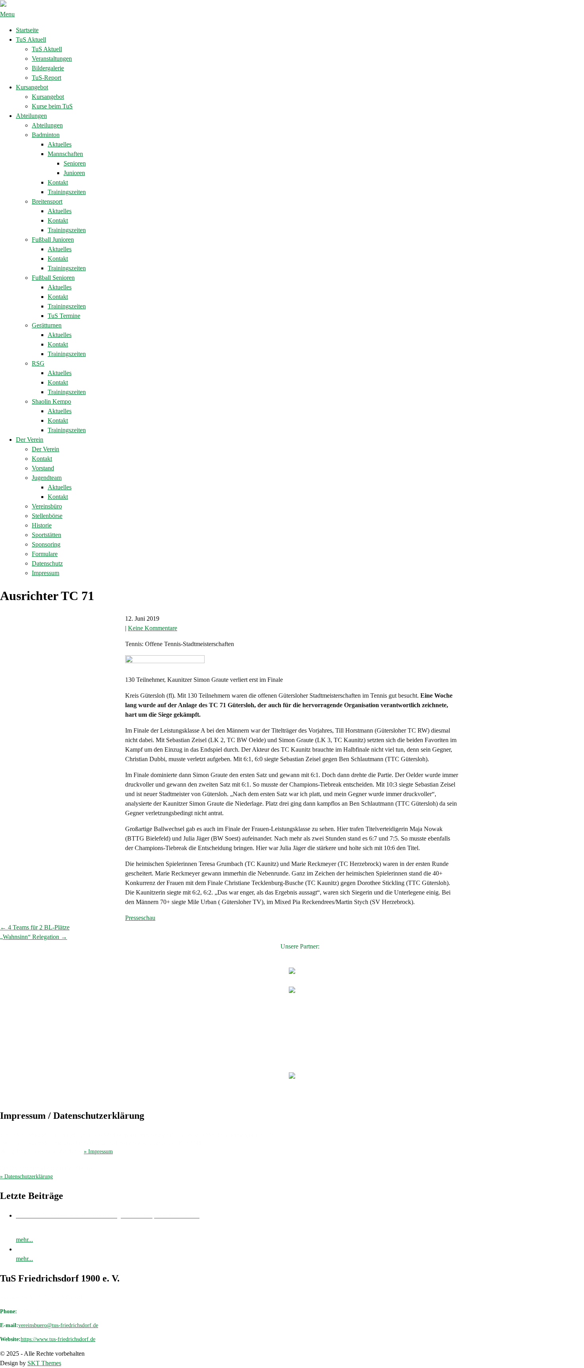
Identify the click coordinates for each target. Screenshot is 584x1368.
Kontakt (58, 182)
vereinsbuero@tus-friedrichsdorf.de (58, 1325)
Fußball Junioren (53, 239)
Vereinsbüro (47, 506)
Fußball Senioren (53, 277)
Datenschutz (47, 563)
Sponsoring (46, 544)
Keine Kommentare (152, 628)
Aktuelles (60, 144)
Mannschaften (65, 153)
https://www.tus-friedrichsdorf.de (58, 1339)
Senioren (75, 163)
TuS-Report (46, 77)
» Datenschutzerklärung (26, 1176)
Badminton (46, 134)
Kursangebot (32, 87)
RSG (38, 363)
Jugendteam (47, 477)
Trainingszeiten (67, 192)
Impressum (45, 573)
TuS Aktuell (31, 39)
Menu (7, 14)
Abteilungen (31, 115)
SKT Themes (44, 1363)
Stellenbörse (47, 515)
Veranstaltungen (52, 58)
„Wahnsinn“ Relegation (33, 936)
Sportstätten (46, 534)
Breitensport (47, 201)
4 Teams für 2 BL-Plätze (35, 927)
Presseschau (140, 917)
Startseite (27, 30)
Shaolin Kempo (51, 401)
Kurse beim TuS (52, 106)
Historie (42, 525)
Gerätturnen (47, 325)
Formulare (45, 553)
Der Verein (29, 439)
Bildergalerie (48, 68)
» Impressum (98, 1151)
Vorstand (43, 468)
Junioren (74, 172)
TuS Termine (64, 315)
